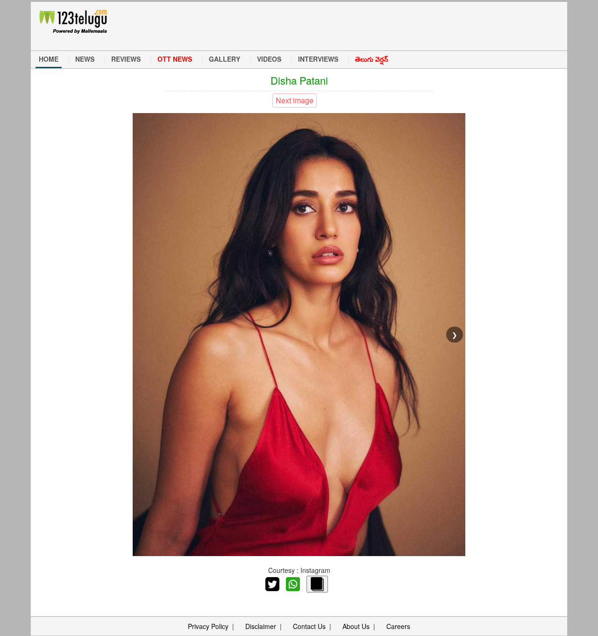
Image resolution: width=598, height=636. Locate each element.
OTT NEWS (174, 59)
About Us (356, 626)
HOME (48, 59)
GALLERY (224, 59)
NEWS (84, 59)
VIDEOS (269, 59)
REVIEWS (126, 59)
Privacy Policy (208, 626)
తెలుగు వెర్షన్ (371, 59)
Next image (294, 100)
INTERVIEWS (318, 59)
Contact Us (309, 626)
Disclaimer (260, 626)
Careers (398, 626)
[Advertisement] (303, 25)
